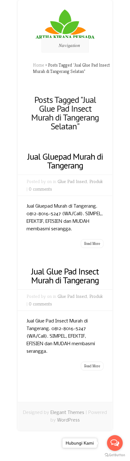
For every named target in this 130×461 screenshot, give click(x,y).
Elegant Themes (67, 412)
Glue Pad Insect (72, 181)
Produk (96, 181)
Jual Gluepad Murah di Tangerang (65, 161)
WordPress (68, 420)
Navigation (69, 45)
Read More (92, 243)
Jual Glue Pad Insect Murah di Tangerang (65, 275)
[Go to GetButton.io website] (115, 455)
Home (38, 65)
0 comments (40, 189)
